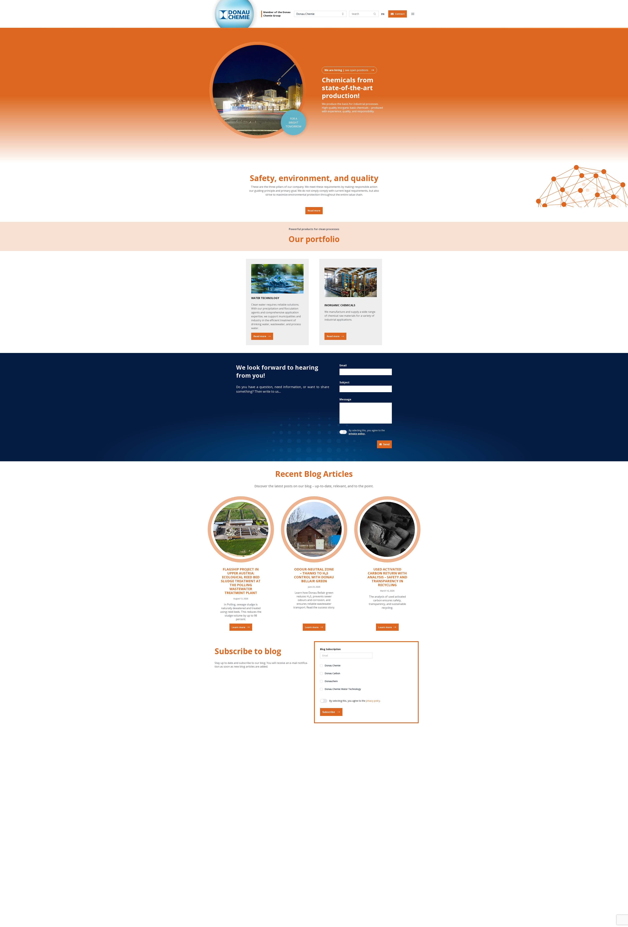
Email (343, 365)
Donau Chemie (332, 665)
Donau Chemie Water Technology (343, 689)
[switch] (343, 432)
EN (382, 14)
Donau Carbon (332, 673)
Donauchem (331, 681)
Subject (344, 382)
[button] (397, 13)
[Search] (374, 14)
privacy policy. (357, 433)
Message (345, 399)
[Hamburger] (413, 14)
